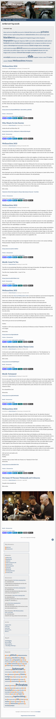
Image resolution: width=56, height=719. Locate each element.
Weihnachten (19, 60)
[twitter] (27, 699)
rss (24, 688)
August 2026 (8, 624)
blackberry (9, 37)
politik (14, 50)
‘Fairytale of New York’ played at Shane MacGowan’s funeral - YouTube (20, 192)
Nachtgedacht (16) (10, 570)
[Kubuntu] (8, 674)
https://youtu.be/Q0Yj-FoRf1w (10, 248)
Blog (3, 20)
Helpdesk (8, 665)
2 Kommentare (9, 113)
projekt (38, 52)
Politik (12, 685)
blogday (17, 38)
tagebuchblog (16, 34)
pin (11, 50)
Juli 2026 (7, 626)
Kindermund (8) (10, 565)
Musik (40, 50)
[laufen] (14, 674)
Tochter (41, 57)
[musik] (26, 676)
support (18, 50)
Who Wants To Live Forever (13, 123)
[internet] (11, 669)
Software (7, 694)
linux (24, 52)
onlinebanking (15, 681)
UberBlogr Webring (10, 645)
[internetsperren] (24, 669)
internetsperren (12, 45)
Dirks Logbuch (8, 644)
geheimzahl (34, 48)
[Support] (17, 694)
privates (45, 31)
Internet (19, 52)
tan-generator (11, 699)
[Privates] (14, 685)
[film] (27, 661)
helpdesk (40, 48)
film (16, 32)
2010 (44, 50)
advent (37, 34)
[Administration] (17, 655)
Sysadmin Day (8, 696)
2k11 (47, 50)
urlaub (18, 701)
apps (45, 34)
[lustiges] (25, 674)
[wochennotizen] (24, 703)
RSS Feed (8, 547)
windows (22, 703)
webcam (7, 703)
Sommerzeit (22, 57)
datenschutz (39, 41)
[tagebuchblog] (12, 696)
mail (4, 50)
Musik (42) (8, 569)
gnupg (25, 43)
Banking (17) (9, 559)
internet (26, 32)
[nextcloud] (24, 679)
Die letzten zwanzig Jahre (19, 580)
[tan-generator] (7, 699)
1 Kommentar (9, 364)
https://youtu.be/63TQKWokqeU (10, 361)
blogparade (16, 41)
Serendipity (13, 48)
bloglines (42, 38)
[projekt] (5, 688)
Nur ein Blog (8, 642)
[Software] (22, 692)
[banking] (5, 657)
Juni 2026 (7, 628)
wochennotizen (9, 705)
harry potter (21, 32)
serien (5, 34)
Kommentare (9, 549)
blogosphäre (8, 40)
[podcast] (25, 681)
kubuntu (26, 45)
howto (32, 43)
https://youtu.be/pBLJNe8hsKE (10, 395)
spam (12, 694)
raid (45, 52)
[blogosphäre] (12, 660)
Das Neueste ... (8, 629)
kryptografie (20, 45)
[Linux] (19, 674)
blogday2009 (22, 38)
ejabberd (49, 41)
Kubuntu (11, 674)
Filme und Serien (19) (11, 562)
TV (47, 57)
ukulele (5, 61)
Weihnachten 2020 (9, 409)
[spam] (10, 694)
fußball (21, 43)
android (41, 34)
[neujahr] (19, 679)
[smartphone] (25, 690)
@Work (22, 34)
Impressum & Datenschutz (28, 715)
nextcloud (7, 681)
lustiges (36, 45)
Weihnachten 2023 (9, 143)
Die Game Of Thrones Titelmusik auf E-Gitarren (21, 478)
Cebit (27, 41)
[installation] (24, 665)
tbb (30, 56)
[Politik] (10, 685)
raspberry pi (18, 688)
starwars (9, 34)
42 (24, 34)
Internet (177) (9, 564)
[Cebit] (21, 660)
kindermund (46, 48)
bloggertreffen (7, 52)
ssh (26, 57)
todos (44, 57)
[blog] (20, 657)
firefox (17, 43)
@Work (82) (8, 557)
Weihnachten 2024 (9, 66)
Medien (41, 45)
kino (31, 32)
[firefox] (18, 663)
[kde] (13, 672)
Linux (31, 45)
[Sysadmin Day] (23, 694)
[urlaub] (15, 701)
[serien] (13, 690)
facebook (6, 43)
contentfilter (32, 41)
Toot (5, 118)
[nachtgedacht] (10, 679)
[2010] (5, 655)
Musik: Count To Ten (10, 262)
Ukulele (10, 61)
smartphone (8, 692)
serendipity (6, 57)
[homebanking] (11, 665)
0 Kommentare (9, 134)
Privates (29, 60)
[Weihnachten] (9, 703)
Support (20, 694)
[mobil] (21, 676)
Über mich (8, 20)
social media (19, 692)
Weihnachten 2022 (9, 205)
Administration (30, 34)
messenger (46, 45)
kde (15, 672)
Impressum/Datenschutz (19, 20)
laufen (34, 32)
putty (42, 52)
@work (19, 48)
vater (25, 50)
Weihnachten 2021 (9, 290)
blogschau (22, 41)
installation (43, 43)
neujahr (28, 52)
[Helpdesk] (5, 665)
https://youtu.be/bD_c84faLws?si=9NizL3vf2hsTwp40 (16, 131)
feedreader (12, 43)
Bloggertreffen (35, 38)
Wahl (28, 50)
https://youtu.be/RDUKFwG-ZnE (10, 278)
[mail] (11, 676)
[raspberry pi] (14, 688)
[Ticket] (19, 699)
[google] (23, 663)
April (48, 34)
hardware (14, 52)
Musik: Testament (9, 374)
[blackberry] (11, 657)
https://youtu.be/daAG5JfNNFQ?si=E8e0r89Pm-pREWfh (17, 109)
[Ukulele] (10, 701)
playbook (33, 52)
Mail (26, 118)
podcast (38, 32)
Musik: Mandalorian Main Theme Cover (18, 346)
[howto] (20, 665)
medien (8, 50)
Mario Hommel (12, 68)
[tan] (25, 696)
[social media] (15, 692)
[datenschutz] (25, 660)
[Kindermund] (17, 672)
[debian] (11, 661)
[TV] (24, 699)
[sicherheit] (18, 690)
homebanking (15, 665)
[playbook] (19, 681)
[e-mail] (16, 661)
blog (14, 32)
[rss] (22, 688)
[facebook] (21, 661)
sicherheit (13, 57)
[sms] (11, 692)
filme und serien (7, 32)
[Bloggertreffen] (24, 657)
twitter (50, 57)
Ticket (22, 699)
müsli (8, 48)
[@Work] (9, 655)
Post (10, 118)
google (29, 43)
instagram (37, 43)
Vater (22, 701)
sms (17, 57)
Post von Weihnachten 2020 (21, 295)
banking (8, 658)
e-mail (45, 41)
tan (6, 699)
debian (14, 661)
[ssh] (14, 694)
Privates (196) (9, 572)
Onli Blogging (8, 640)
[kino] (24, 672)
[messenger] (14, 676)
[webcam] (24, 701)
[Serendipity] (25, 688)
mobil (5, 48)
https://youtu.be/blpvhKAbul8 (10, 334)
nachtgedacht (35, 50)
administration (27, 48)
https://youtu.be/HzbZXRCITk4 (10, 464)
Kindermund (21, 672)
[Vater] (20, 701)
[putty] (10, 688)
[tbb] (15, 699)
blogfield (29, 38)
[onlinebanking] (10, 681)
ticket (22, 50)
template (35, 57)
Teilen (15, 118)
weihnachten (22, 198)
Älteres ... (7, 631)
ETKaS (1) (8, 561)
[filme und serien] (7, 663)
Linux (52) (8, 567)
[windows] (18, 703)
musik (13, 136)
